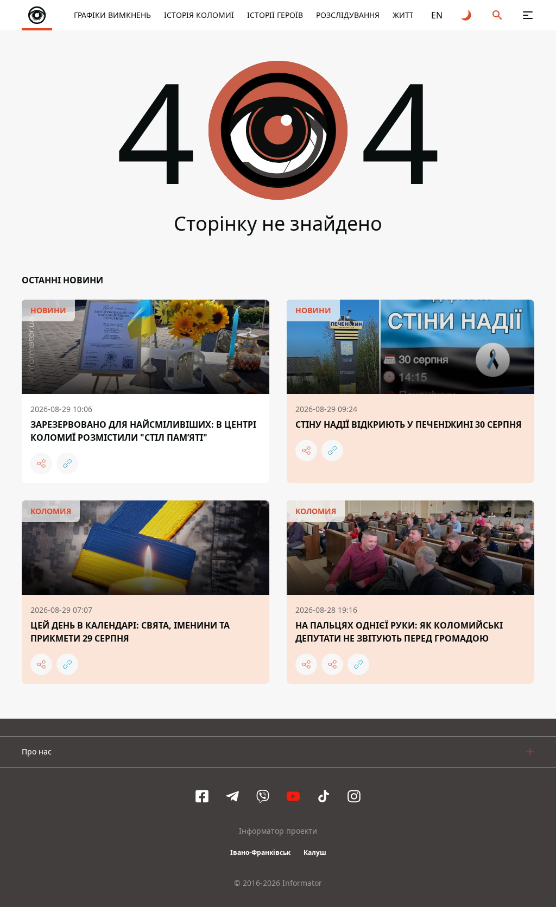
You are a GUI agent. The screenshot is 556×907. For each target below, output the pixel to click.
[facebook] (201, 796)
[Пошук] (497, 15)
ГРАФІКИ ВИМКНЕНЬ (112, 15)
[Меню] (527, 15)
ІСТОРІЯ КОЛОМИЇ (199, 15)
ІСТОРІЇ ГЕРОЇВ (275, 15)
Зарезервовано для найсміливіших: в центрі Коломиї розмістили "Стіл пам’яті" (143, 430)
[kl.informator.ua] (37, 15)
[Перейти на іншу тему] (466, 15)
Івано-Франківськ (260, 852)
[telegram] (232, 796)
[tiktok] (323, 796)
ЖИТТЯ (406, 15)
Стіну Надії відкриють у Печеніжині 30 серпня (408, 424)
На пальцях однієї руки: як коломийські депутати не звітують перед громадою (399, 631)
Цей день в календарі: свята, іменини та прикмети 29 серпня (130, 631)
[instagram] (354, 796)
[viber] (262, 796)
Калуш (315, 852)
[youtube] (293, 796)
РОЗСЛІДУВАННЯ (348, 15)
